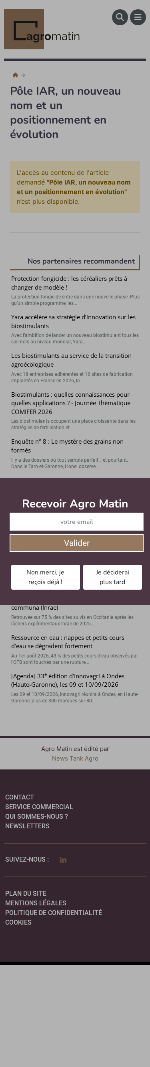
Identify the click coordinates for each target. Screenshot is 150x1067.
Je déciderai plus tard (112, 577)
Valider (77, 543)
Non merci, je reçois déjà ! (45, 577)
